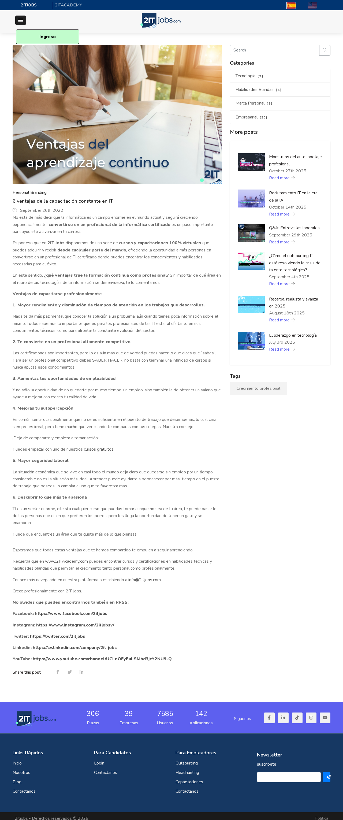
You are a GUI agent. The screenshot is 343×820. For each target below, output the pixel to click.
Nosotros (21, 773)
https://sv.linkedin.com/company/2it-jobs (75, 648)
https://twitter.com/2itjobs (58, 636)
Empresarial (251, 117)
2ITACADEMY (68, 5)
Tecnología (249, 76)
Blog (17, 782)
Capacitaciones (189, 782)
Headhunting (187, 773)
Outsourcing (187, 763)
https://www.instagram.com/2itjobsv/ (75, 625)
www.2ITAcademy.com (66, 561)
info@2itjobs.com (144, 580)
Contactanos (24, 791)
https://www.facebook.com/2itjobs (71, 614)
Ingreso (47, 37)
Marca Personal (254, 103)
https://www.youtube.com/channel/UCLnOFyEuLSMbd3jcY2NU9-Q (103, 659)
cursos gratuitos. (99, 449)
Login (99, 763)
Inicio (17, 763)
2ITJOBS (29, 5)
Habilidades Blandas (259, 89)
